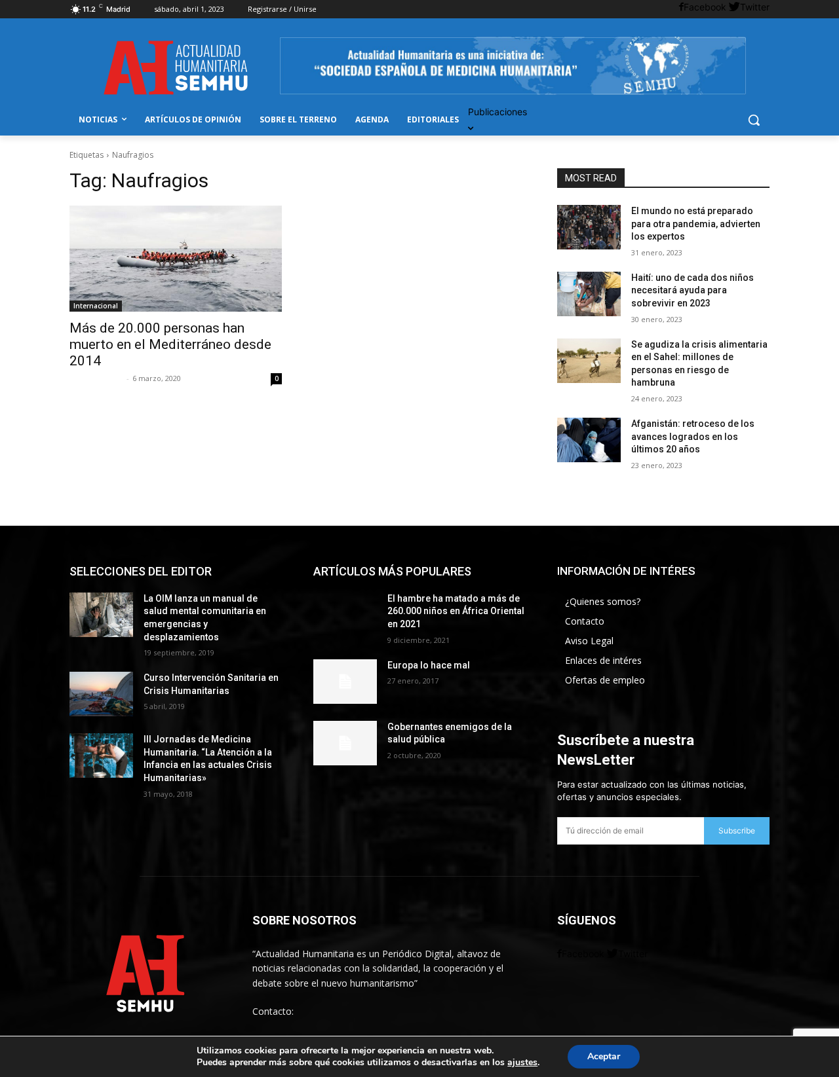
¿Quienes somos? (602, 601)
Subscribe (736, 830)
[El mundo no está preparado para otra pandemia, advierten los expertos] (589, 227)
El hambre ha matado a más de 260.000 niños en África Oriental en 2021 (455, 611)
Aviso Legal (589, 640)
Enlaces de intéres (603, 660)
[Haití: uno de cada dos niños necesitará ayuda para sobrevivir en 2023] (589, 294)
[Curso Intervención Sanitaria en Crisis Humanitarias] (101, 694)
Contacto (584, 621)
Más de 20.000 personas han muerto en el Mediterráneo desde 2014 (170, 344)
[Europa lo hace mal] (345, 681)
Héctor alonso (96, 378)
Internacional (95, 305)
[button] (754, 120)
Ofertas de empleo (605, 680)
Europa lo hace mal (428, 665)
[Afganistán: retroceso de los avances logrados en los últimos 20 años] (589, 440)
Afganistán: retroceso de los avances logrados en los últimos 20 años (692, 436)
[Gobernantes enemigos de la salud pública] (345, 743)
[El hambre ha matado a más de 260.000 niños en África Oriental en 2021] (345, 615)
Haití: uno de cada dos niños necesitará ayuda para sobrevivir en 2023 (692, 290)
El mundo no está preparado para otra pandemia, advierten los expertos (695, 224)
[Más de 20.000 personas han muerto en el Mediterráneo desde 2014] (175, 259)
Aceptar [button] (603, 1056)
